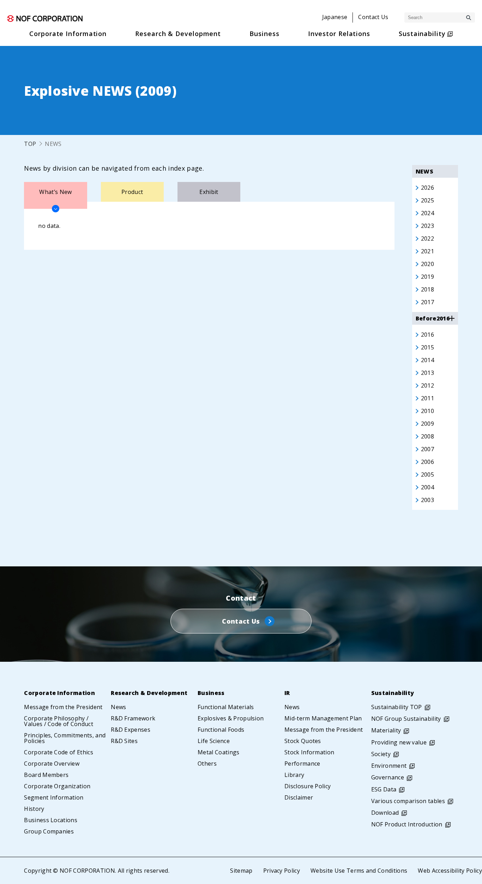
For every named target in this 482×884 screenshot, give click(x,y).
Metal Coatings (218, 752)
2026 (427, 187)
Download (385, 813)
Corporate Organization (57, 786)
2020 (427, 264)
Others (207, 763)
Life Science (214, 741)
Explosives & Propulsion (231, 718)
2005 (427, 474)
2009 (427, 423)
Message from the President (63, 707)
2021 (427, 251)
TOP (30, 143)
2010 (427, 411)
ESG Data (384, 789)
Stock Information (309, 752)
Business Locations (50, 820)
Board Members (46, 775)
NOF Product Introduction (406, 824)
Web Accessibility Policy (450, 870)
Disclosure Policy (307, 786)
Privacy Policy (281, 870)
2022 (427, 238)
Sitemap (241, 870)
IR (287, 693)
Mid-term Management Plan (323, 718)
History (34, 809)
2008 (427, 436)
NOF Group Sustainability (406, 719)
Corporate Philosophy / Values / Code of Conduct (58, 721)
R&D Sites (124, 741)
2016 (427, 334)
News (118, 707)
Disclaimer (298, 797)
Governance (387, 777)
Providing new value (399, 742)
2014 (427, 360)
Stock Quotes (302, 741)
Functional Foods (221, 729)
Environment (389, 766)
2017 (427, 302)
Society (381, 754)
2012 (427, 385)
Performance (302, 763)
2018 (427, 289)
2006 (427, 462)
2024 (427, 213)
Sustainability (392, 693)
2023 (427, 226)
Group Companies (49, 831)
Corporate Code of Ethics (58, 752)
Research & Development (149, 693)
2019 (427, 276)
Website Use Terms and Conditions (359, 870)
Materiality (386, 730)
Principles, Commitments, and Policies (65, 738)
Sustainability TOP (396, 707)
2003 (427, 500)
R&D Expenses (130, 729)
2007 (427, 449)
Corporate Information (59, 693)
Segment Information (53, 797)
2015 (427, 347)
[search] (468, 17)
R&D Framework (133, 718)
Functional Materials (226, 707)
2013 (427, 373)
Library (294, 775)
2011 (427, 398)
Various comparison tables (408, 801)
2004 (427, 487)
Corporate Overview (51, 763)
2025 (427, 200)
